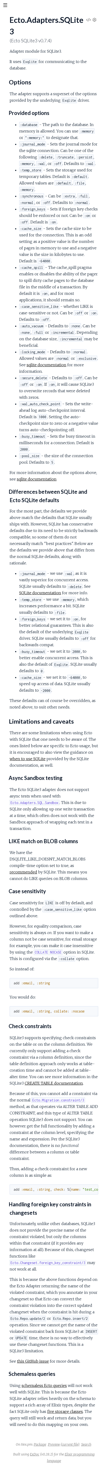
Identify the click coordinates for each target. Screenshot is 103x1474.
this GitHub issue (33, 1361)
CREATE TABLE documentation (54, 1083)
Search (86, 1444)
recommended (23, 872)
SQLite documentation (40, 592)
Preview (54, 1444)
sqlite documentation (46, 364)
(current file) (70, 1444)
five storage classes (65, 1411)
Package (40, 1444)
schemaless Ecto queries (44, 1385)
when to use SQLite (28, 758)
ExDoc (34, 1454)
